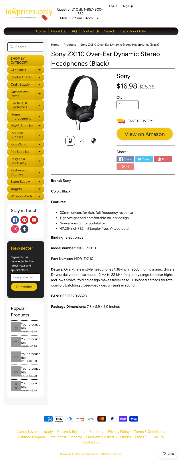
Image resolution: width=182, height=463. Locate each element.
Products (70, 44)
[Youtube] (34, 220)
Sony (123, 76)
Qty (119, 97)
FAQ (73, 31)
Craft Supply (27, 85)
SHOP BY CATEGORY (19, 61)
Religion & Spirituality (27, 161)
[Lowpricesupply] (29, 13)
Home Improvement (27, 116)
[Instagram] (15, 229)
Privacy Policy (119, 432)
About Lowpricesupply (35, 432)
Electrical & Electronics (27, 105)
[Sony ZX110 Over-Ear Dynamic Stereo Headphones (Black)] (70, 141)
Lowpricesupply (90, 453)
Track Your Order (133, 31)
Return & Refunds (71, 432)
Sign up (128, 6)
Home (41, 31)
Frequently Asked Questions (108, 437)
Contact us (91, 442)
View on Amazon (145, 134)
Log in (113, 6)
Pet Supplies (27, 152)
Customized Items (27, 94)
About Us (57, 31)
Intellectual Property (65, 437)
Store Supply (27, 182)
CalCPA (158, 437)
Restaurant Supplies (27, 172)
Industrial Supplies (27, 135)
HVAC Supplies (27, 126)
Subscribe (24, 287)
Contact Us (90, 31)
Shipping (96, 432)
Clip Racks (27, 71)
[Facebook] (15, 220)
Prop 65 (141, 437)
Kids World (27, 145)
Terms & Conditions (149, 432)
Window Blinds (27, 197)
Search (109, 31)
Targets (27, 190)
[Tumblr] (24, 229)
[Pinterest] (24, 220)
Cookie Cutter (27, 78)
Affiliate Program (31, 437)
